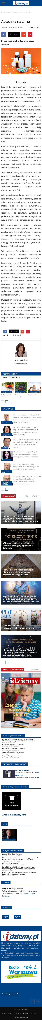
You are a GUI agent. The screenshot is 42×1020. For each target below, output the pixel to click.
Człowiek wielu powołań (10, 863)
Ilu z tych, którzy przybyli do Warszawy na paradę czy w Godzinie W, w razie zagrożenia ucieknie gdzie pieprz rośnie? (26, 443)
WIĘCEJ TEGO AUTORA (11, 377)
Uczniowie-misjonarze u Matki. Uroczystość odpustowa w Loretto (18, 627)
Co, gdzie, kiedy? (9, 496)
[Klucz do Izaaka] (7, 456)
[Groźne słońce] (34, 387)
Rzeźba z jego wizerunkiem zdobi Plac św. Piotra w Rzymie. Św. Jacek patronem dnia (19, 873)
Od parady (5, 447)
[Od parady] (7, 443)
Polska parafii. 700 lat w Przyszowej (6, 483)
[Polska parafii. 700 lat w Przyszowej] (7, 480)
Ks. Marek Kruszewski (9, 840)
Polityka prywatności (21, 1017)
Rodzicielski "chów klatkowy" (12, 854)
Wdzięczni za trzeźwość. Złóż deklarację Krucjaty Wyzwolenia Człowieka (18, 545)
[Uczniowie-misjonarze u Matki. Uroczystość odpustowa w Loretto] (21, 619)
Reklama (25, 1009)
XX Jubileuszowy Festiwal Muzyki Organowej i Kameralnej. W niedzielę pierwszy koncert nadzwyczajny (20, 652)
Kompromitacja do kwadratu (6, 422)
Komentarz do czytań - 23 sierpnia (13, 748)
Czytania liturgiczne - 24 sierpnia (13, 756)
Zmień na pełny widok (10, 994)
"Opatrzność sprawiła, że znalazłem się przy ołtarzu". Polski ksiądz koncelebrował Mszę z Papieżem (20, 858)
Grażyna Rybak (21, 360)
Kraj (27, 496)
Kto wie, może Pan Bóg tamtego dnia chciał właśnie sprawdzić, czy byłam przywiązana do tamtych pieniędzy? (26, 454)
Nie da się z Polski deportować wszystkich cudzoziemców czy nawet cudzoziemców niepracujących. (26, 466)
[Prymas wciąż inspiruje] (7, 431)
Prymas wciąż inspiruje (6, 434)
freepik (22, 82)
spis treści (34, 670)
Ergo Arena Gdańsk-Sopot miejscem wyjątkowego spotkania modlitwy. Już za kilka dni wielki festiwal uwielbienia (21, 599)
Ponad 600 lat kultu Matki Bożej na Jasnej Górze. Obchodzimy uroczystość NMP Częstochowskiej (18, 740)
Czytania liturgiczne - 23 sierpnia (13, 744)
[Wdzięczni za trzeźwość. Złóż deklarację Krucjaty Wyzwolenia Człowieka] (21, 539)
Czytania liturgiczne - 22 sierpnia (13, 752)
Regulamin (34, 1013)
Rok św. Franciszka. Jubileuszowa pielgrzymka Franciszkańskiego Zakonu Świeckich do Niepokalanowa (20, 519)
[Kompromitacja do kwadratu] (7, 419)
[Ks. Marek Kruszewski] (9, 837)
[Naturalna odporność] (21, 387)
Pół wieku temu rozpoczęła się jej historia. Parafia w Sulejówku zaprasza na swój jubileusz (18, 572)
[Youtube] (38, 1001)
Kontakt (18, 1013)
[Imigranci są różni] (7, 468)
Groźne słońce (32, 395)
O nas (4, 1013)
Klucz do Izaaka (6, 460)
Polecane (17, 1009)
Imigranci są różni (5, 471)
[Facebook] (32, 1001)
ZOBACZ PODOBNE (10, 374)
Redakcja (11, 1013)
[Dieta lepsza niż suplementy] (7, 387)
